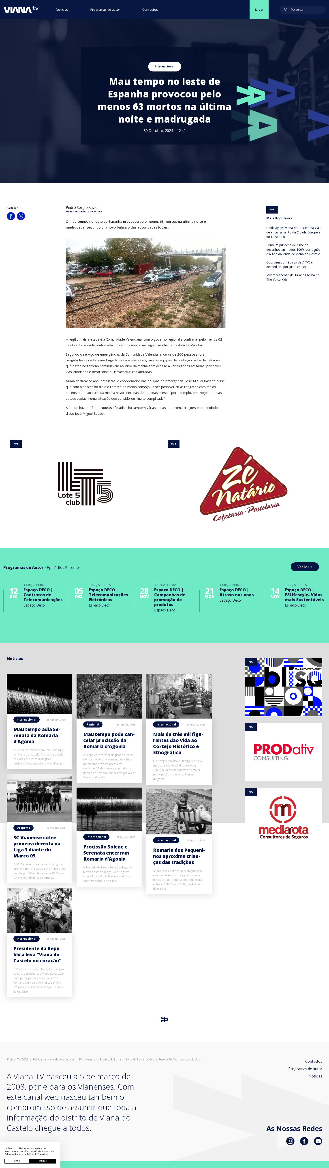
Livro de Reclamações (140, 1059)
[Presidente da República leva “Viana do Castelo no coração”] (39, 931)
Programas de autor (105, 9)
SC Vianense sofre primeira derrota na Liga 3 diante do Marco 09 (36, 846)
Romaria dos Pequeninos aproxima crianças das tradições (179, 856)
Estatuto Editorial (111, 1059)
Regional (93, 724)
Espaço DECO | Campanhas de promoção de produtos (169, 597)
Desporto (23, 828)
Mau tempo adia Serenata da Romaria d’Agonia (36, 735)
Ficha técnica (87, 1059)
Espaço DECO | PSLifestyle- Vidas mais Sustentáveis (304, 594)
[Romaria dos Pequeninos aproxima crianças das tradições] (179, 833)
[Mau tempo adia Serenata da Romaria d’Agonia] (39, 712)
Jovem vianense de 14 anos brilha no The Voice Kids (293, 277)
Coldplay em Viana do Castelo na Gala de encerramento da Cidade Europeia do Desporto (293, 232)
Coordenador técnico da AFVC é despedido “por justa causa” (289, 264)
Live (259, 9)
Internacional (164, 66)
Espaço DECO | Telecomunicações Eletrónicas (108, 594)
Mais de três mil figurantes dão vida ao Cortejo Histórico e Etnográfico (178, 743)
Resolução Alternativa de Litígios (179, 1059)
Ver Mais (304, 566)
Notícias (62, 9)
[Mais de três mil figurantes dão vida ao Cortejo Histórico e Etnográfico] (179, 717)
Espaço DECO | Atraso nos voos (237, 592)
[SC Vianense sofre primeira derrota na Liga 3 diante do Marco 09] (39, 820)
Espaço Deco (34, 605)
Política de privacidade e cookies (54, 1059)
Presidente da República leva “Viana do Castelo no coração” (37, 954)
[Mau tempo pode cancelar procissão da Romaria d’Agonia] (109, 717)
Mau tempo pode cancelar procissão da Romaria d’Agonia (109, 740)
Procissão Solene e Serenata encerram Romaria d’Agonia (106, 853)
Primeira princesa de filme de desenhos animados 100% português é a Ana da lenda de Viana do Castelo (293, 249)
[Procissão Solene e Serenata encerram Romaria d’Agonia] (109, 829)
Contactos (150, 9)
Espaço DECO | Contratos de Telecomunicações (43, 594)
